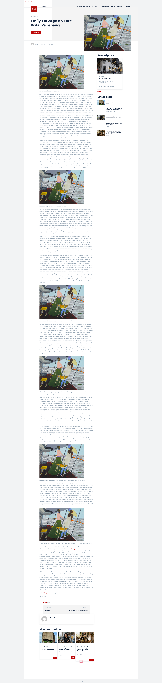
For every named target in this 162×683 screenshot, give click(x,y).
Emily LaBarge (43, 593)
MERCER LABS (105, 79)
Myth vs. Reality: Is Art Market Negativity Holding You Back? (65, 648)
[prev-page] (98, 91)
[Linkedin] (31, 1)
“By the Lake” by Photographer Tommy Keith (114, 124)
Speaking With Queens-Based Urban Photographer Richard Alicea (47, 648)
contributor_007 (104, 86)
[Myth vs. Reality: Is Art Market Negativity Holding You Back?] (66, 637)
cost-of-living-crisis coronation (75, 549)
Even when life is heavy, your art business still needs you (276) (114, 109)
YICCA (36, 44)
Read (55, 657)
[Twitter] (34, 1)
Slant (49, 602)
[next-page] (100, 91)
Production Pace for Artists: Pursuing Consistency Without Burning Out (83, 648)
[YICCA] (33, 44)
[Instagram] (28, 1)
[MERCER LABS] (110, 66)
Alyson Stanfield (110, 111)
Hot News (34, 16)
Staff (107, 126)
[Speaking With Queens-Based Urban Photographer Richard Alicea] (48, 637)
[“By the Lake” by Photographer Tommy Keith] (101, 125)
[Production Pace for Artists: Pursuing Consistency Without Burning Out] (85, 637)
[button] (128, 6)
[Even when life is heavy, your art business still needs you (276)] (101, 110)
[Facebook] (25, 1)
